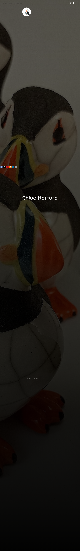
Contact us (19, 3)
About (11, 3)
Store (5, 3)
